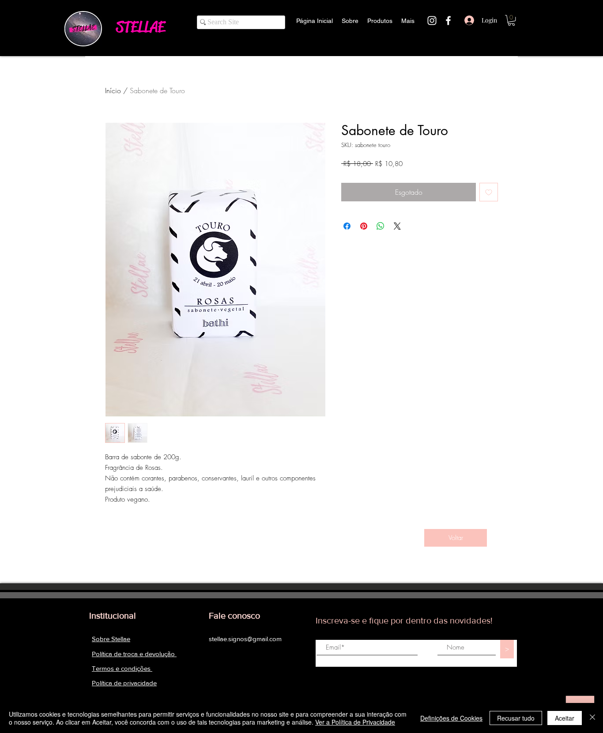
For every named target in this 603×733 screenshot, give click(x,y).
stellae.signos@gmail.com (245, 638)
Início (113, 90)
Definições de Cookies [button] (451, 718)
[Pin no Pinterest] (363, 226)
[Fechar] (592, 718)
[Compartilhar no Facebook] (347, 226)
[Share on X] (397, 226)
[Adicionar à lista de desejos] (488, 192)
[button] (511, 20)
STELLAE (140, 27)
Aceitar (564, 718)
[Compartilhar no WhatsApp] (380, 226)
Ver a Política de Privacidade (355, 722)
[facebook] (448, 20)
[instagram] (432, 20)
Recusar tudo (516, 718)
